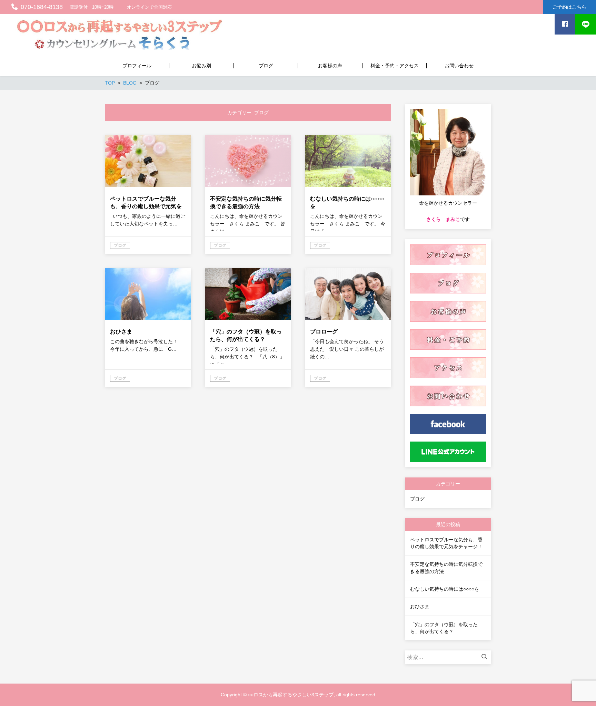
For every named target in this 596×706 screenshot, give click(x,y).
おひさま (419, 606)
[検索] (486, 657)
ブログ (417, 499)
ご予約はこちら (569, 7)
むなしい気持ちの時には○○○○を (444, 589)
